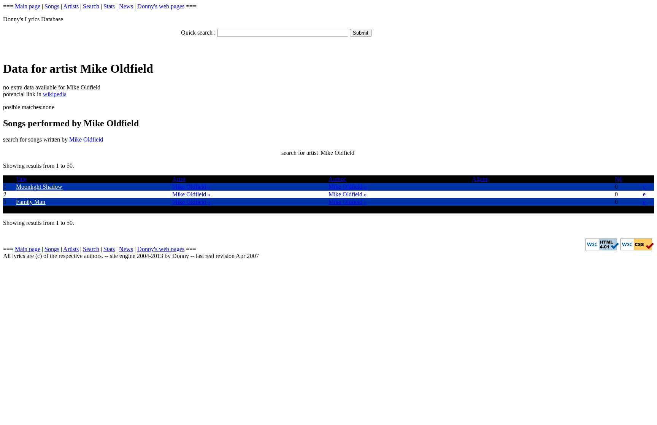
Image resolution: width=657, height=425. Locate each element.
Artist (179, 179)
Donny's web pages (160, 6)
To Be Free (29, 194)
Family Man (30, 202)
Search (91, 6)
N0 (618, 179)
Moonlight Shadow (39, 186)
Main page (27, 6)
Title (21, 179)
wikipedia (55, 94)
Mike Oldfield (86, 139)
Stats (109, 6)
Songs (51, 6)
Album (480, 179)
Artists (71, 6)
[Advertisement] (92, 40)
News (126, 6)
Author (337, 179)
